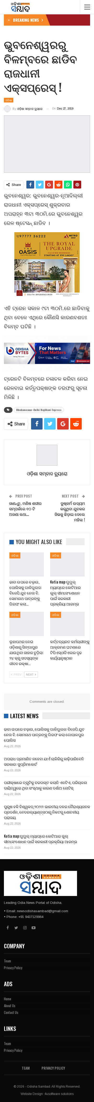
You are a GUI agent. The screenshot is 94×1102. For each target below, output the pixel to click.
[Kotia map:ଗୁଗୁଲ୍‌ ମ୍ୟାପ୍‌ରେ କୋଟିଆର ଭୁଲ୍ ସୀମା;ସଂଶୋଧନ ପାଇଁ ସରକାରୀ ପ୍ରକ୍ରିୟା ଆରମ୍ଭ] (67, 564)
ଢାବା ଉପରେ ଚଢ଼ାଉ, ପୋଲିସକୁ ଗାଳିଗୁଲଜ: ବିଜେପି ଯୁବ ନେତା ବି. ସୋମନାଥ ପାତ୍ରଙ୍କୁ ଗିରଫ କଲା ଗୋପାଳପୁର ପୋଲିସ (44, 734)
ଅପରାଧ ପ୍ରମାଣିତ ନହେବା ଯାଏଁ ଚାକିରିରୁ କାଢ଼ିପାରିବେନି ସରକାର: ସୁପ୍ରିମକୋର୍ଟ (44, 761)
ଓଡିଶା (8, 100)
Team (7, 960)
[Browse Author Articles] (47, 455)
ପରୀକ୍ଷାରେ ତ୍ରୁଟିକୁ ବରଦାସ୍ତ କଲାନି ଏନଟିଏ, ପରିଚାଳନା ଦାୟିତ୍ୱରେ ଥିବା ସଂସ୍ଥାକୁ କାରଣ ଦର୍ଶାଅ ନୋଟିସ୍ (45, 785)
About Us (9, 1005)
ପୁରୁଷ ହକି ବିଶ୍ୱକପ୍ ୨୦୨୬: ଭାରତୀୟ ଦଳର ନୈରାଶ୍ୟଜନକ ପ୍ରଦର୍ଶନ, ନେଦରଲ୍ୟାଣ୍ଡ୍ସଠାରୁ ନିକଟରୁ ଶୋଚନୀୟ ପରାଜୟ (47, 811)
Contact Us (11, 1012)
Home (7, 998)
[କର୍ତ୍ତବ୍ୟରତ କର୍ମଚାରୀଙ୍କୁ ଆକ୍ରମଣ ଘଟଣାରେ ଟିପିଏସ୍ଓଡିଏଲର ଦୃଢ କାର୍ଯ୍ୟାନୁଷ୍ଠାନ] (67, 624)
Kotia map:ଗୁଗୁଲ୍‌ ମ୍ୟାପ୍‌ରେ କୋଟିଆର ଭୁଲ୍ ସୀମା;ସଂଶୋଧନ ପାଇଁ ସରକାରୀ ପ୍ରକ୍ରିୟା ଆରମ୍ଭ (40, 838)
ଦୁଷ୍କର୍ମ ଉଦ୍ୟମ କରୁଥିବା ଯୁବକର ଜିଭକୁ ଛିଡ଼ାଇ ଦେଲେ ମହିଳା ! (70, 511)
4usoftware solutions (59, 1094)
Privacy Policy (13, 967)
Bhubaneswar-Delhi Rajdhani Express (38, 410)
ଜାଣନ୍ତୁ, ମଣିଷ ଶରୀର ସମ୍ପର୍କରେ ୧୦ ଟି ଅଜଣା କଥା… (25, 508)
